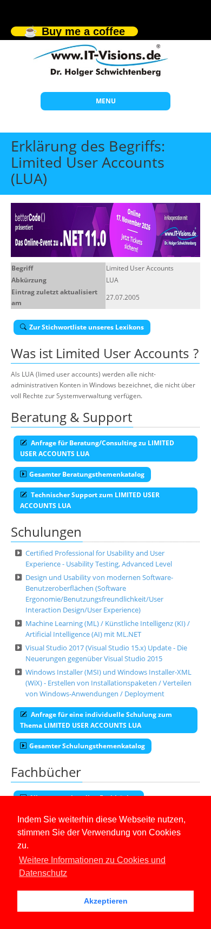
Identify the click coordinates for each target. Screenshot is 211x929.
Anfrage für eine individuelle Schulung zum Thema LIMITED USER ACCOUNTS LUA (96, 720)
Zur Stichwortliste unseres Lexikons (86, 327)
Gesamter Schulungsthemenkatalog (87, 745)
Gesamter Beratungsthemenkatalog (86, 474)
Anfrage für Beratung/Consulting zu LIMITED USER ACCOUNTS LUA (97, 448)
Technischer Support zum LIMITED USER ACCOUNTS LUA (90, 500)
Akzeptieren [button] (106, 901)
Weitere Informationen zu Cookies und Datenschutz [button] (92, 866)
